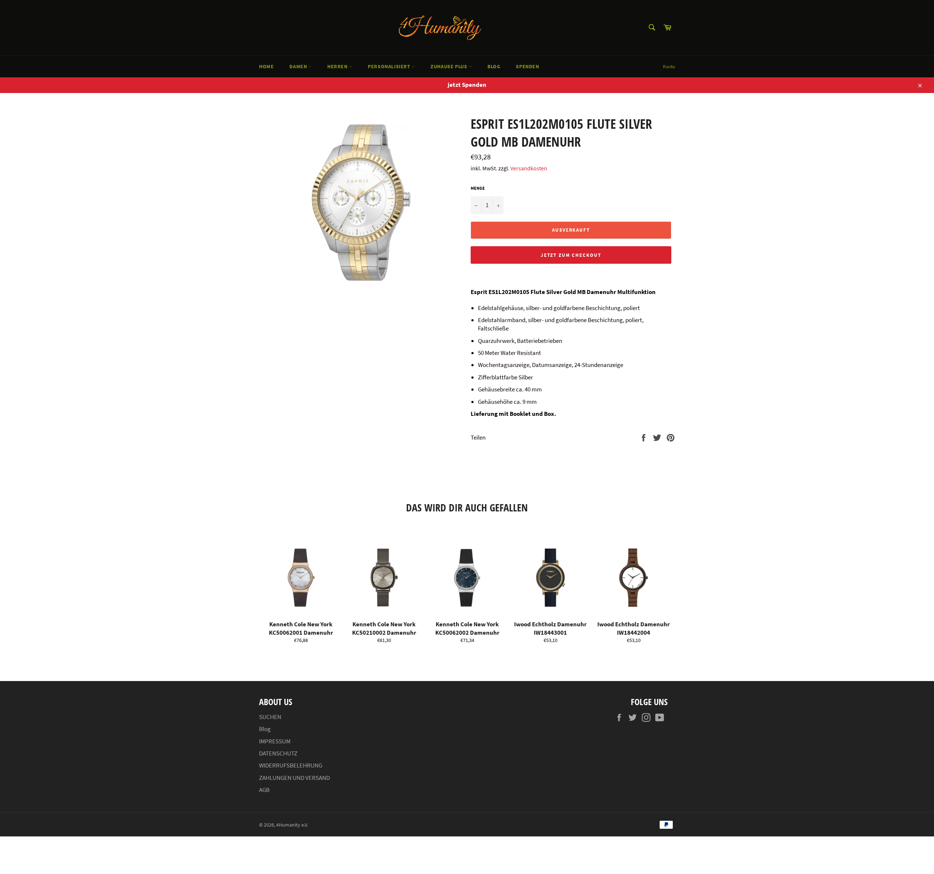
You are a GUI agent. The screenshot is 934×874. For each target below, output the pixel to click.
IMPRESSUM (274, 741)
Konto (669, 66)
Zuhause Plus (449, 66)
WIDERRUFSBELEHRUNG (290, 765)
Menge (478, 188)
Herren (338, 66)
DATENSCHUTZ (278, 753)
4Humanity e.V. (292, 825)
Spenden (527, 66)
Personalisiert (390, 66)
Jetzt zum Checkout (571, 255)
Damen (298, 66)
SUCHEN (270, 717)
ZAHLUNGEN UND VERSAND (294, 778)
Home (266, 66)
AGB (264, 790)
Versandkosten (528, 168)
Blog (493, 66)
